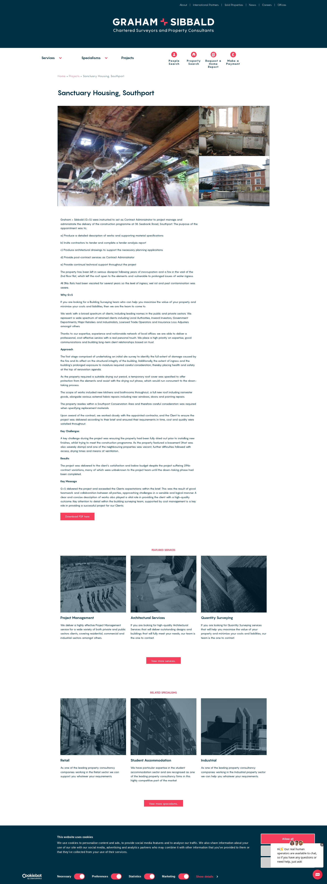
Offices (282, 4)
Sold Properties (234, 4)
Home (62, 76)
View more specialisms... (163, 803)
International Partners (206, 4)
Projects (127, 58)
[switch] (116, 876)
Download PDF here (77, 516)
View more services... (163, 660)
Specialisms (91, 58)
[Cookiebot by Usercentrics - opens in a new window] (32, 876)
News (252, 4)
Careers (267, 4)
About (183, 4)
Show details (204, 876)
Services (48, 58)
